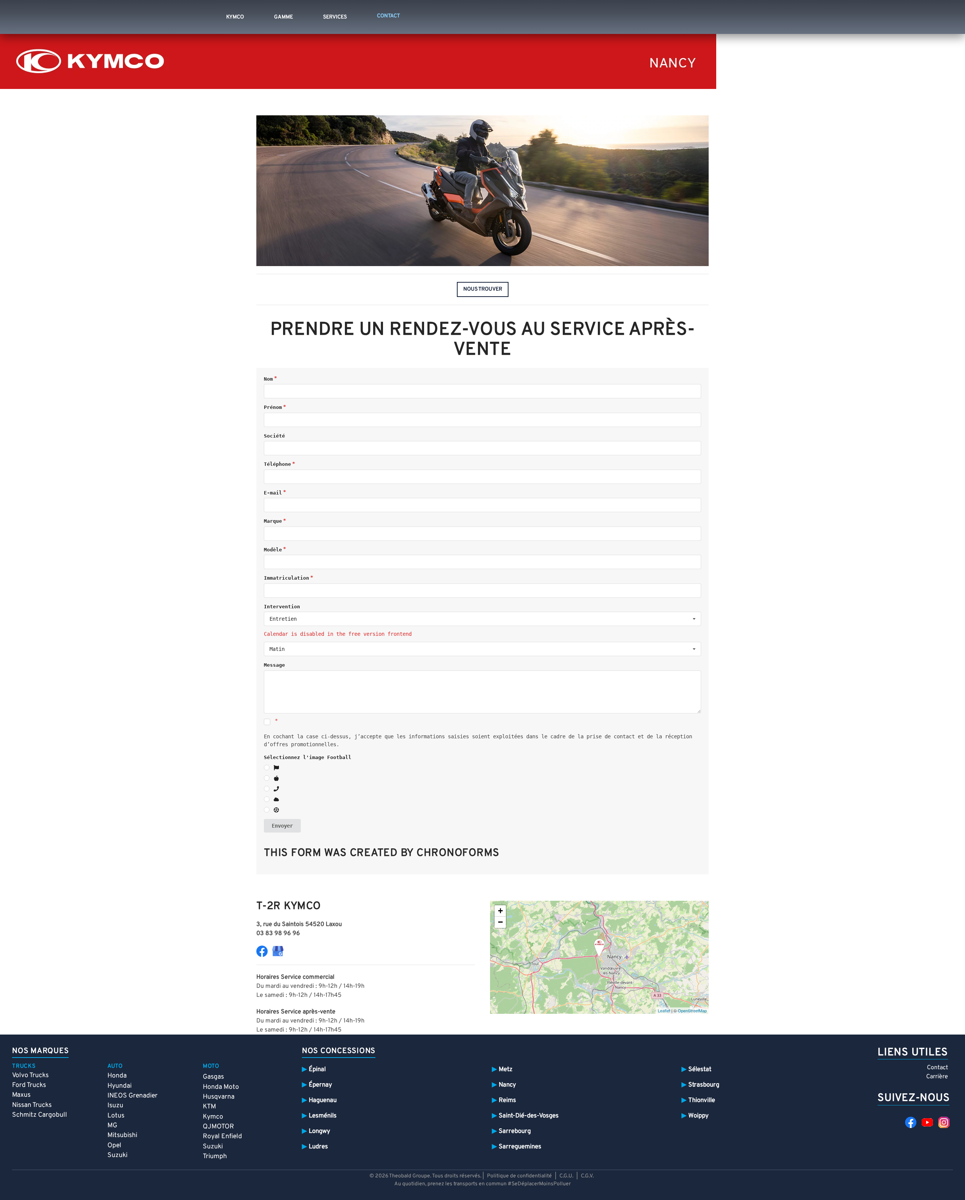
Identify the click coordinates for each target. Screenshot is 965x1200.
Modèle (273, 550)
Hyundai (119, 1086)
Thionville (701, 1100)
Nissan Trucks (32, 1105)
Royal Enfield (222, 1136)
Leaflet (664, 1010)
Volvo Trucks (30, 1075)
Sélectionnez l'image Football (307, 757)
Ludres (318, 1147)
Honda (117, 1075)
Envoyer (282, 826)
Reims (507, 1100)
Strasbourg (703, 1085)
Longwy (319, 1131)
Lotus (115, 1115)
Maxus (21, 1095)
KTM (209, 1106)
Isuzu (115, 1105)
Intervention (282, 606)
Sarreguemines (520, 1147)
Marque (273, 521)
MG (112, 1125)
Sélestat (699, 1069)
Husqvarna (218, 1097)
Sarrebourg (515, 1131)
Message (274, 665)
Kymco (235, 17)
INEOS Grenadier (132, 1095)
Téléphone (277, 464)
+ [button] (500, 910)
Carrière (937, 1077)
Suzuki (117, 1155)
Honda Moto (221, 1087)
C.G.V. (587, 1176)
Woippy (698, 1116)
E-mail (273, 493)
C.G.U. (566, 1176)
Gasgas (213, 1077)
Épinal (317, 1069)
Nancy (507, 1085)
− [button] (500, 922)
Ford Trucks (29, 1085)
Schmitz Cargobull (39, 1115)
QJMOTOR (218, 1126)
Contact (937, 1067)
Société (274, 436)
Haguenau (323, 1100)
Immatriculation (286, 578)
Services (335, 17)
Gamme (283, 17)
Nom (268, 379)
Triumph (215, 1156)
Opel (114, 1145)
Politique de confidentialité (519, 1176)
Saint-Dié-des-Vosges (529, 1116)
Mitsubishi (122, 1135)
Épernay (320, 1085)
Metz (505, 1069)
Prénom (273, 407)
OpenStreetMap (692, 1010)
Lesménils (323, 1116)
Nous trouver (482, 289)
